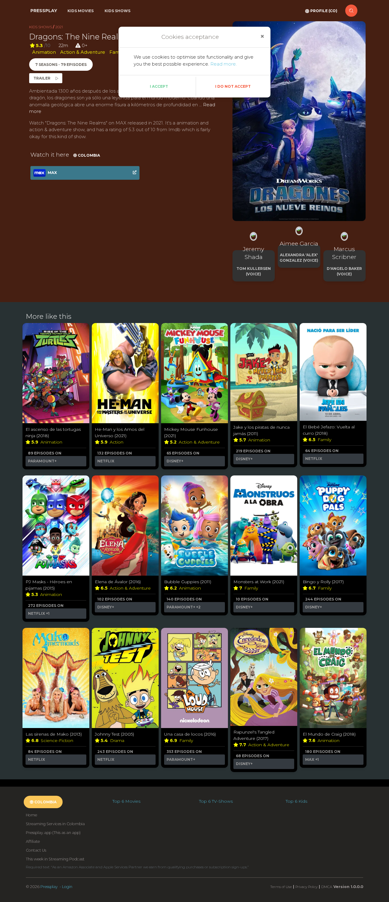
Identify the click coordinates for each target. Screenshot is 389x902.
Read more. (223, 64)
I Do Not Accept (233, 86)
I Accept (159, 86)
